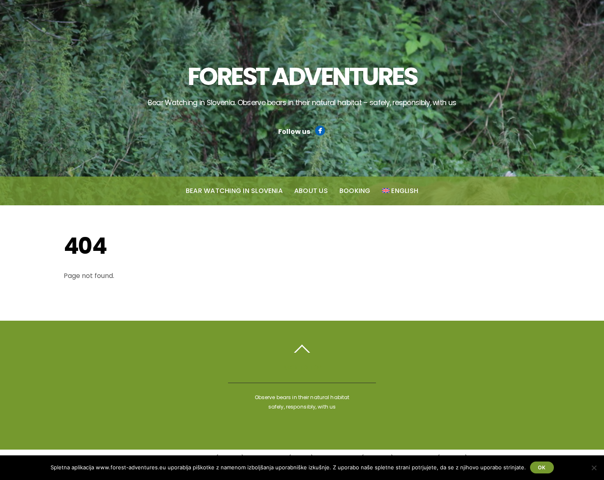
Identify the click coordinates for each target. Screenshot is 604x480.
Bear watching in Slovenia (234, 190)
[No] (594, 468)
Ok (542, 467)
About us (311, 190)
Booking (355, 190)
